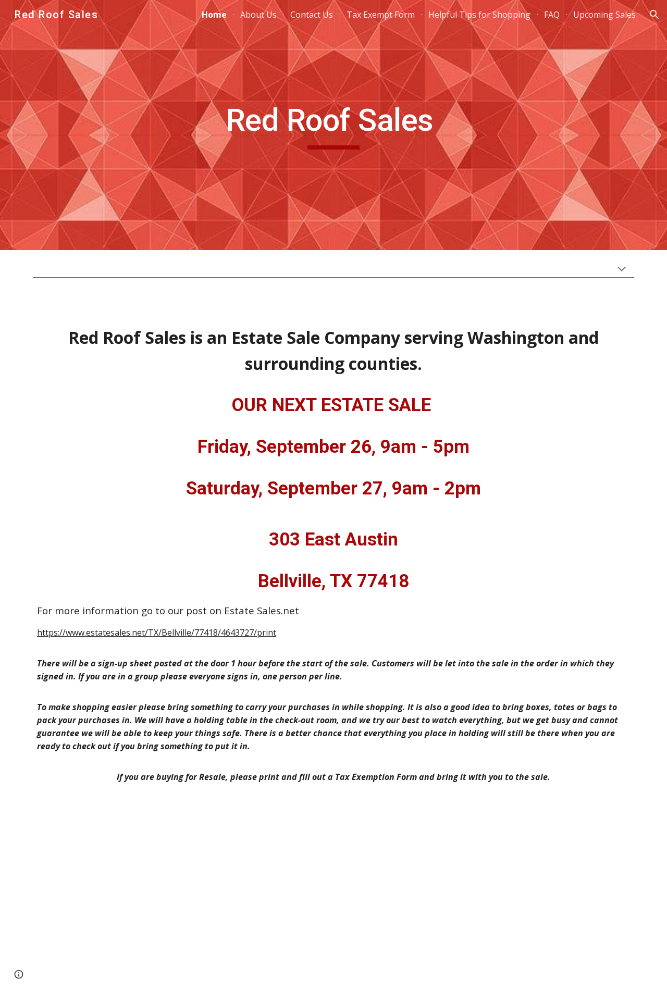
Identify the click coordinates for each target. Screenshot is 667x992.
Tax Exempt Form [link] (381, 14)
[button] (654, 14)
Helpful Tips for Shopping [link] (479, 14)
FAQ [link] (552, 14)
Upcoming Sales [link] (604, 14)
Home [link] (214, 14)
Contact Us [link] (311, 14)
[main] (333, 125)
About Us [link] (258, 14)
